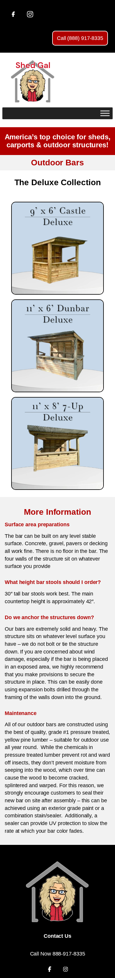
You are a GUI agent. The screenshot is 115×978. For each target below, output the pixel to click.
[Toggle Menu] (105, 113)
